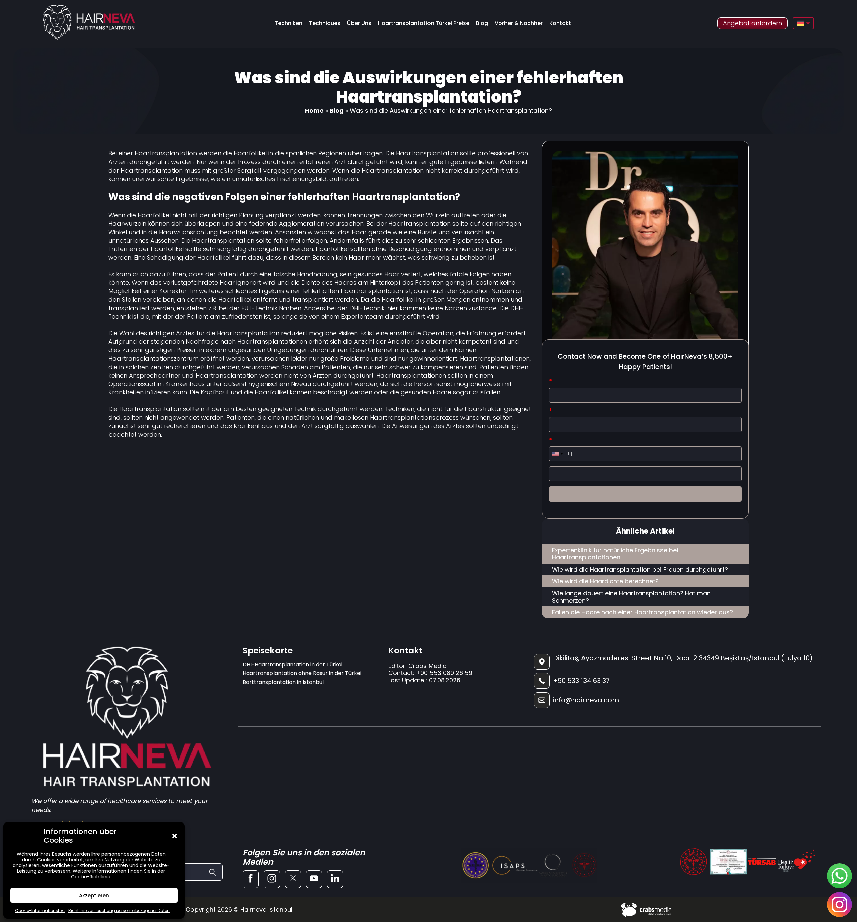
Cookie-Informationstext (40, 910)
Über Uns (359, 23)
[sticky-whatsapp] (839, 875)
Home (314, 110)
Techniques (324, 23)
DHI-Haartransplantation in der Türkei (292, 664)
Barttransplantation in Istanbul (283, 682)
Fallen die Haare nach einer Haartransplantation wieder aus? (642, 612)
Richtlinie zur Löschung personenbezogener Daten (119, 910)
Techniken (288, 23)
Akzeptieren (94, 895)
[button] (174, 836)
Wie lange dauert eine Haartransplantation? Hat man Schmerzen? (631, 597)
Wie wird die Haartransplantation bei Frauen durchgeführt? (640, 569)
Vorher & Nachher (519, 23)
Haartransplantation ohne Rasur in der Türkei (302, 673)
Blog (482, 23)
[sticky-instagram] (839, 904)
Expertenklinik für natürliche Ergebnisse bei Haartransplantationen (615, 554)
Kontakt (560, 23)
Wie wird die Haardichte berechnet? (605, 581)
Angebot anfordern (752, 23)
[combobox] (557, 454)
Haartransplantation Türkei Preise (423, 23)
